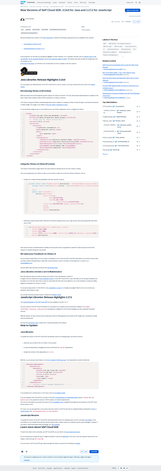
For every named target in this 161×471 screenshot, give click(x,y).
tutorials (77, 443)
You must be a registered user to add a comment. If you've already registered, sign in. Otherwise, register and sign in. (57, 457)
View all (105, 154)
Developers (62, 2)
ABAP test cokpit (118, 46)
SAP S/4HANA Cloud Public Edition (58, 29)
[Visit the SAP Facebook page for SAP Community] (118, 468)
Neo (93, 409)
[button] (134, 21)
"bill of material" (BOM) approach (56, 360)
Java (22, 29)
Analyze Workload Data (112, 49)
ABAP (104, 43)
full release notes (52, 267)
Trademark (67, 468)
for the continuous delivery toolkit (57, 59)
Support (73, 468)
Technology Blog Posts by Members (114, 90)
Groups (55, 2)
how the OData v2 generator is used (56, 104)
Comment (27, 460)
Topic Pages (91, 2)
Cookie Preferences (82, 468)
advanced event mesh (130, 46)
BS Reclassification (125, 49)
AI (103, 49)
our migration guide (59, 393)
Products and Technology (44, 2)
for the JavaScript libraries (36, 59)
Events (76, 2)
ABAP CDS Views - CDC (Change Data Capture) (119, 43)
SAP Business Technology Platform (29, 33)
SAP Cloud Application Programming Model (65, 397)
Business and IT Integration (109, 52)
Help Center (83, 2)
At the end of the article (27, 63)
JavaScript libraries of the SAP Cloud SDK (35, 302)
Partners (69, 2)
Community (31, 2)
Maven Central (57, 294)
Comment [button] (94, 451)
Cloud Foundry (24, 411)
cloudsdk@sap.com (26, 263)
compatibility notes (57, 402)
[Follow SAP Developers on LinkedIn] (127, 468)
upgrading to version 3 (55, 288)
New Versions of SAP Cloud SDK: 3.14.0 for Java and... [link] (77, 6)
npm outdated (56, 424)
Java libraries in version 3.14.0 (32, 44)
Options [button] (126, 13)
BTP (134, 49)
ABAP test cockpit (107, 46)
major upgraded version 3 (46, 278)
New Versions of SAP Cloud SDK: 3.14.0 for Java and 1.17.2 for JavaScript (66, 10)
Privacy (35, 468)
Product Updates (86, 29)
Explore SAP (130, 2)
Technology (45, 6)
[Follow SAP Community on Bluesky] (121, 468)
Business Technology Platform (110, 55)
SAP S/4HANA (45, 29)
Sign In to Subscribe (133, 10)
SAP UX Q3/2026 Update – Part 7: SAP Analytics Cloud (119, 72)
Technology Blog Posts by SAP (57, 6)
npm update (88, 420)
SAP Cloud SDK (36, 29)
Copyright (49, 468)
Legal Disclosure (57, 468)
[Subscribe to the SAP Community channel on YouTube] (124, 468)
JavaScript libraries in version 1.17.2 (34, 48)
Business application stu (124, 52)
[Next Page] (123, 56)
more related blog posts (73, 432)
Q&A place (65, 436)
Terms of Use (41, 468)
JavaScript (28, 29)
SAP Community (24, 6)
